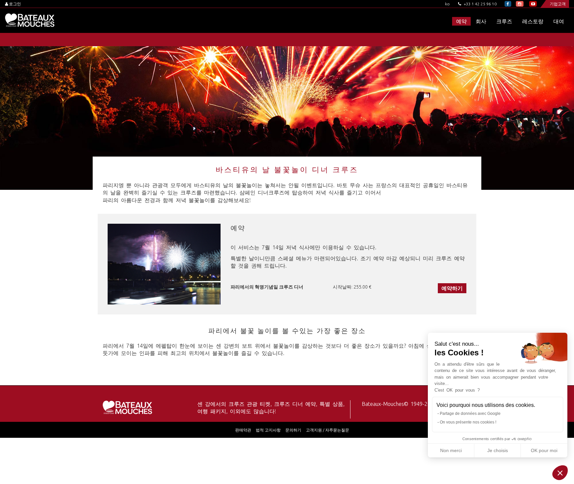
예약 (461, 21)
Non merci (451, 450)
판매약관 (243, 430)
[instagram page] (520, 4)
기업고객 (558, 4)
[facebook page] (508, 4)
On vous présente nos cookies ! (468, 422)
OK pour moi (544, 450)
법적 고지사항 (268, 430)
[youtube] (533, 4)
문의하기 (293, 430)
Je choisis (497, 450)
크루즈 (504, 21)
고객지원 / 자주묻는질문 (327, 430)
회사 (481, 21)
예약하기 (452, 288)
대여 (558, 21)
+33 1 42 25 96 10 (480, 4)
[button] (560, 473)
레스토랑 (532, 21)
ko (447, 4)
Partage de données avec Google (470, 413)
